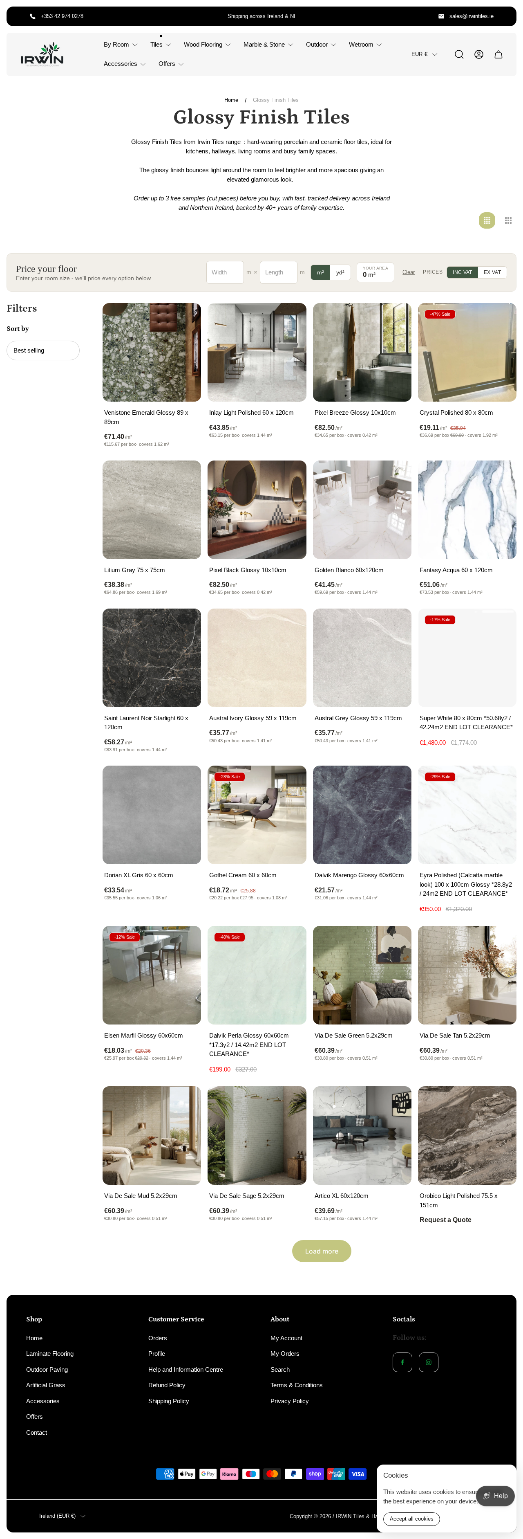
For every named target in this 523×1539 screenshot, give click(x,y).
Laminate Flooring (50, 1353)
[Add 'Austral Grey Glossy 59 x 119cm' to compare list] (395, 625)
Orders (157, 1338)
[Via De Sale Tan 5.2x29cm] (467, 975)
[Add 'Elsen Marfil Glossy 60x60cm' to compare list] (184, 942)
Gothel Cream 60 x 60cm (243, 875)
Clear (408, 272)
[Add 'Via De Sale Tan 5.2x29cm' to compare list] (500, 942)
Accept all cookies (412, 1519)
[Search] (459, 54)
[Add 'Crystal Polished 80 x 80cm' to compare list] (500, 319)
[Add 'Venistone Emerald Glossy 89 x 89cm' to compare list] (184, 319)
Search (280, 1369)
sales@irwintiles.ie (471, 16)
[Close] (505, 1476)
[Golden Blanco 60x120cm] (362, 510)
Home (231, 100)
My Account (286, 1338)
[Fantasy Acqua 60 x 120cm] (467, 510)
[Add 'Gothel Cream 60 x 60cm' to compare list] (290, 782)
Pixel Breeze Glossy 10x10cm (355, 412)
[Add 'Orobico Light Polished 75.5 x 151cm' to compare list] (500, 1102)
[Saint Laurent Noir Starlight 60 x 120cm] (152, 658)
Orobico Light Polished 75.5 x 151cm (459, 1200)
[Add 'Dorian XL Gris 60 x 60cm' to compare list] (184, 782)
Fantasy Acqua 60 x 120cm (456, 569)
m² (320, 272)
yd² (340, 272)
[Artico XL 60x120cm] (362, 1135)
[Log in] (479, 54)
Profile (156, 1353)
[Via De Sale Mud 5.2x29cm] (152, 1135)
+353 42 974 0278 (62, 16)
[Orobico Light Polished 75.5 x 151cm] (467, 1135)
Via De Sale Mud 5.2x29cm (140, 1195)
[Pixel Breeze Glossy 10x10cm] (362, 352)
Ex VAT (492, 272)
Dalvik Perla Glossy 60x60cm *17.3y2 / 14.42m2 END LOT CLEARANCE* (249, 1044)
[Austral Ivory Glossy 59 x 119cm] (257, 658)
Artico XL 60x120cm (342, 1195)
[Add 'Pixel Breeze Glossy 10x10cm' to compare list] (395, 319)
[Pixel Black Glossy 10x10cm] (257, 510)
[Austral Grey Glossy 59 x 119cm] (362, 658)
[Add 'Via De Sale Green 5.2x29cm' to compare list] (395, 942)
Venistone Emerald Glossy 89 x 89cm (146, 417)
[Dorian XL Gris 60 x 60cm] (152, 815)
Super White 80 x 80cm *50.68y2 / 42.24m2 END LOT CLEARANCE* (466, 722)
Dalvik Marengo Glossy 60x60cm (359, 875)
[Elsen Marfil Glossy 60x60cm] (152, 975)
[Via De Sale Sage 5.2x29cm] (257, 1135)
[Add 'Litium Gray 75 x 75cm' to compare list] (184, 477)
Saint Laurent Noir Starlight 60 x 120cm (146, 722)
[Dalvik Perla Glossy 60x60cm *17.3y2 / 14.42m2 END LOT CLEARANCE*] (257, 975)
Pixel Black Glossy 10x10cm (247, 569)
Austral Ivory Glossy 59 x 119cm (253, 717)
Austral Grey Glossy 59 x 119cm (358, 717)
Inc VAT (462, 272)
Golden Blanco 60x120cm (349, 569)
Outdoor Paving (47, 1369)
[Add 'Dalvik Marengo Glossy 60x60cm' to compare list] (395, 782)
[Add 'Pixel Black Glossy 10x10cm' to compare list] (290, 477)
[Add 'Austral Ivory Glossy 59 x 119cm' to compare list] (290, 625)
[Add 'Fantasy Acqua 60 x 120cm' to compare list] (500, 477)
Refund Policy (167, 1385)
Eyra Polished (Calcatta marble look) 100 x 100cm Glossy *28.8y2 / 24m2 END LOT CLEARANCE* (466, 884)
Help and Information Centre (185, 1369)
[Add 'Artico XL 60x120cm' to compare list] (395, 1102)
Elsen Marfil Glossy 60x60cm (143, 1035)
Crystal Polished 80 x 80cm (456, 412)
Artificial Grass (45, 1385)
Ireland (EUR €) (57, 1516)
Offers (34, 1416)
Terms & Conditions (296, 1385)
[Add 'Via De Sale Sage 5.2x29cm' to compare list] (290, 1102)
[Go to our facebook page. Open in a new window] (402, 1362)
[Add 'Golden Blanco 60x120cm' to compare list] (395, 477)
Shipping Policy (168, 1400)
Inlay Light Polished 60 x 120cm (251, 412)
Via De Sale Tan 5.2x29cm (455, 1035)
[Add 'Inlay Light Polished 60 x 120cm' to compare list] (290, 319)
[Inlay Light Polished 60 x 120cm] (257, 352)
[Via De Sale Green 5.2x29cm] (362, 975)
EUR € (419, 54)
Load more (321, 1251)
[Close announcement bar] (505, 16)
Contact (36, 1432)
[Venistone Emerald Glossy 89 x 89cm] (152, 352)
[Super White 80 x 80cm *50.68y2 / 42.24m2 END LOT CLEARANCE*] (467, 658)
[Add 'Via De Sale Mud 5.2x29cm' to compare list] (184, 1102)
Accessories (43, 1400)
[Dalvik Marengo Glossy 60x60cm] (362, 815)
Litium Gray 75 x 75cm (134, 569)
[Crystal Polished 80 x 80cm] (467, 352)
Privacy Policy (289, 1400)
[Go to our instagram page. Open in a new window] (428, 1362)
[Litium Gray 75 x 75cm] (152, 510)
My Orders (284, 1353)
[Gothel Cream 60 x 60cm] (257, 815)
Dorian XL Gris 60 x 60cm (138, 875)
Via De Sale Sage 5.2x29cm (246, 1195)
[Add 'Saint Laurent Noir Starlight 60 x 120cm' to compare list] (184, 625)
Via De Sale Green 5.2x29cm (354, 1035)
